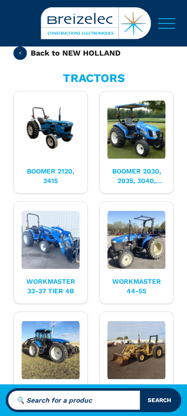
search (159, 400)
